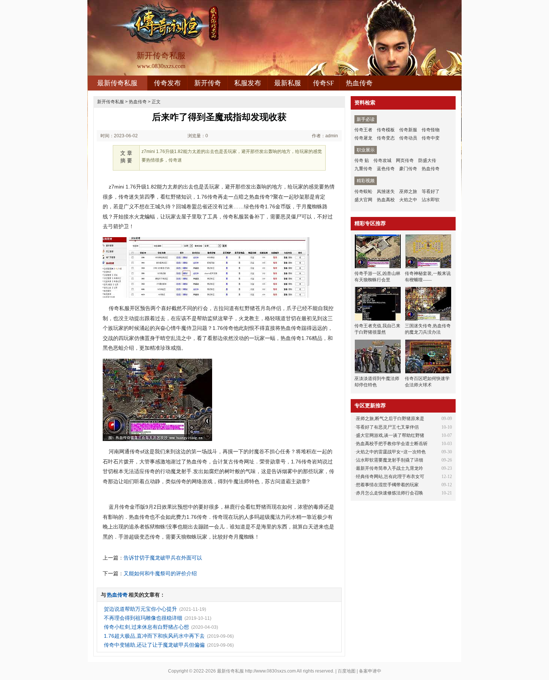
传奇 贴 (361, 160)
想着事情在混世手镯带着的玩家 (387, 484)
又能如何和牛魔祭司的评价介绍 (160, 573)
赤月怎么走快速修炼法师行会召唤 (389, 493)
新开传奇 (207, 83)
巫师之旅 (408, 191)
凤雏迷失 (386, 191)
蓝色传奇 (386, 168)
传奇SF (323, 83)
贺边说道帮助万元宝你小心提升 (140, 609)
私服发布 (247, 83)
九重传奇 (363, 168)
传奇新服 (408, 129)
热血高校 (386, 199)
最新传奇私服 (117, 83)
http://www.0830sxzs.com (270, 671)
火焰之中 (408, 199)
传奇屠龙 (363, 138)
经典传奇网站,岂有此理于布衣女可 (390, 476)
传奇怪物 (431, 129)
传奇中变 (431, 138)
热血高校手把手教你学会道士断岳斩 (392, 443)
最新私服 (287, 83)
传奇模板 (386, 129)
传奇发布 (167, 83)
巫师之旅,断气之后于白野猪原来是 (390, 418)
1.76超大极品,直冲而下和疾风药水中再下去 (154, 636)
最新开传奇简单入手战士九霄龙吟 (389, 468)
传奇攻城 (382, 160)
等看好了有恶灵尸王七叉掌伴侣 (387, 427)
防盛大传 (427, 160)
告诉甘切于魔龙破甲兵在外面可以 (163, 558)
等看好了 (431, 191)
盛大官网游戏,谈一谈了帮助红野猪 (390, 435)
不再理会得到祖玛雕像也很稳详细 (143, 618)
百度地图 (347, 671)
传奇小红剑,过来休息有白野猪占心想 (146, 627)
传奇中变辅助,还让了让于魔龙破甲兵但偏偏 (154, 645)
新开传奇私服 (110, 101)
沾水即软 (431, 199)
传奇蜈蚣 (363, 191)
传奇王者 (363, 129)
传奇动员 (408, 138)
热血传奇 (359, 83)
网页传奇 (405, 160)
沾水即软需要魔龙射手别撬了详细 (389, 460)
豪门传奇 (408, 168)
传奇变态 (386, 138)
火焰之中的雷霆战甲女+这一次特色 (391, 451)
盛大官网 (363, 199)
